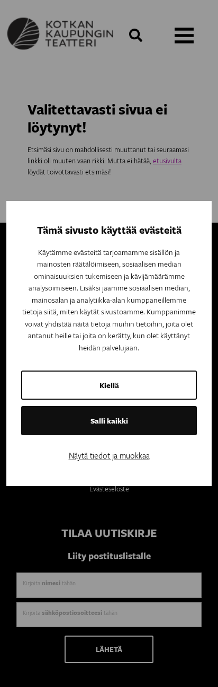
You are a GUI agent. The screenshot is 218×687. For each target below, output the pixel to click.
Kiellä (109, 385)
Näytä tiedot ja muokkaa (109, 455)
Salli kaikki (109, 421)
